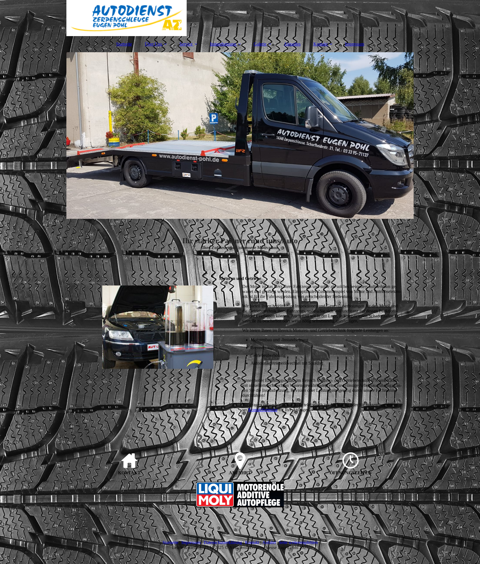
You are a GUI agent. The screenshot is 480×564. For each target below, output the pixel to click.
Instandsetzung (223, 44)
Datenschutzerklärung (223, 542)
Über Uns (153, 44)
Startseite (124, 44)
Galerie (260, 44)
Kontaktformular (263, 409)
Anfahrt (269, 542)
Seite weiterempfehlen (298, 542)
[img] (240, 18)
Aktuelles (292, 44)
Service (185, 44)
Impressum (354, 44)
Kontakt (320, 44)
